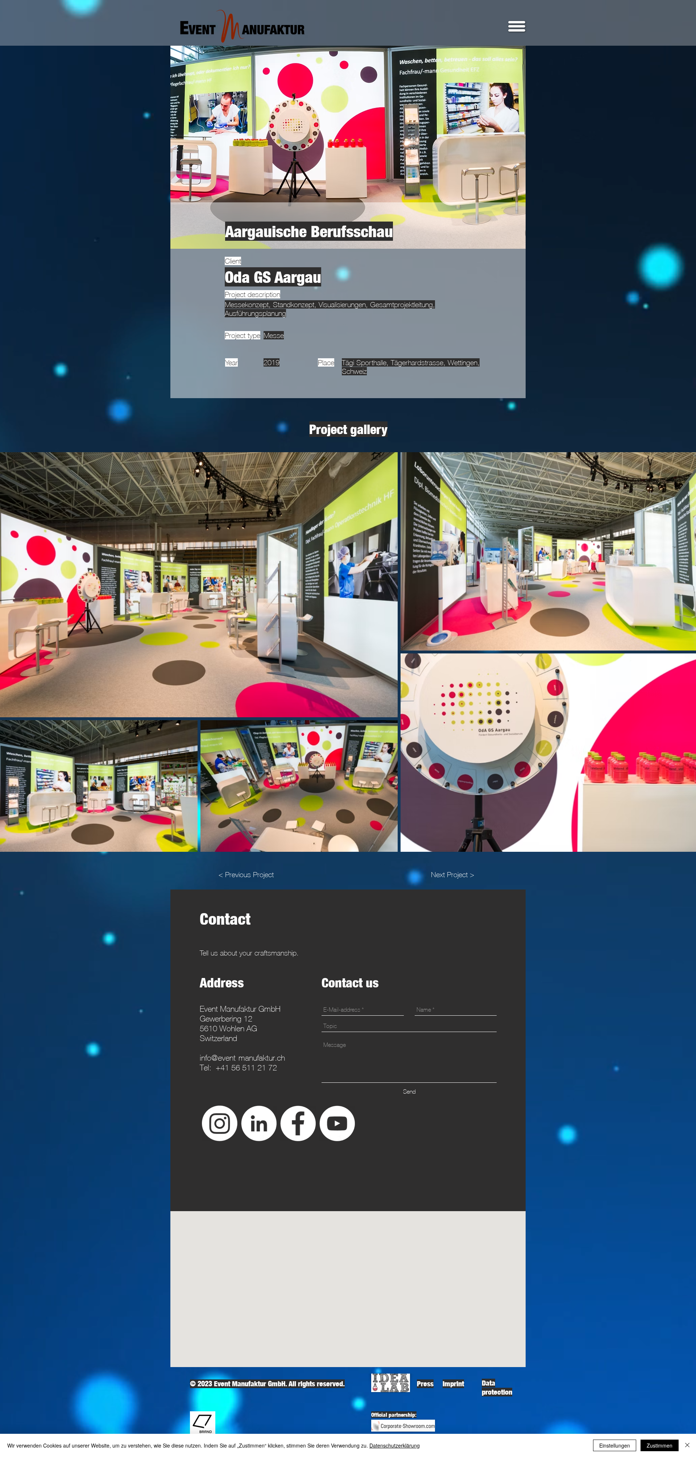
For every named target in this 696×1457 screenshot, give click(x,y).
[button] (516, 26)
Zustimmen (659, 1445)
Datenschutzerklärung (394, 1445)
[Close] (687, 1445)
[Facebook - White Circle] (298, 1123)
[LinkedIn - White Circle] (259, 1123)
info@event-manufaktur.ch (242, 1057)
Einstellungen (614, 1445)
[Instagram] (219, 1123)
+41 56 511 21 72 (246, 1067)
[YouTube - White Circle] (337, 1123)
